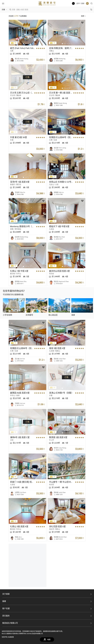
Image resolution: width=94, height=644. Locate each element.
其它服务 (6, 616)
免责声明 (4, 637)
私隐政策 (11, 637)
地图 (48, 639)
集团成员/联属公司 (10, 623)
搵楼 (4, 601)
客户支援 (6, 608)
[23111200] (87, 3)
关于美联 (6, 594)
